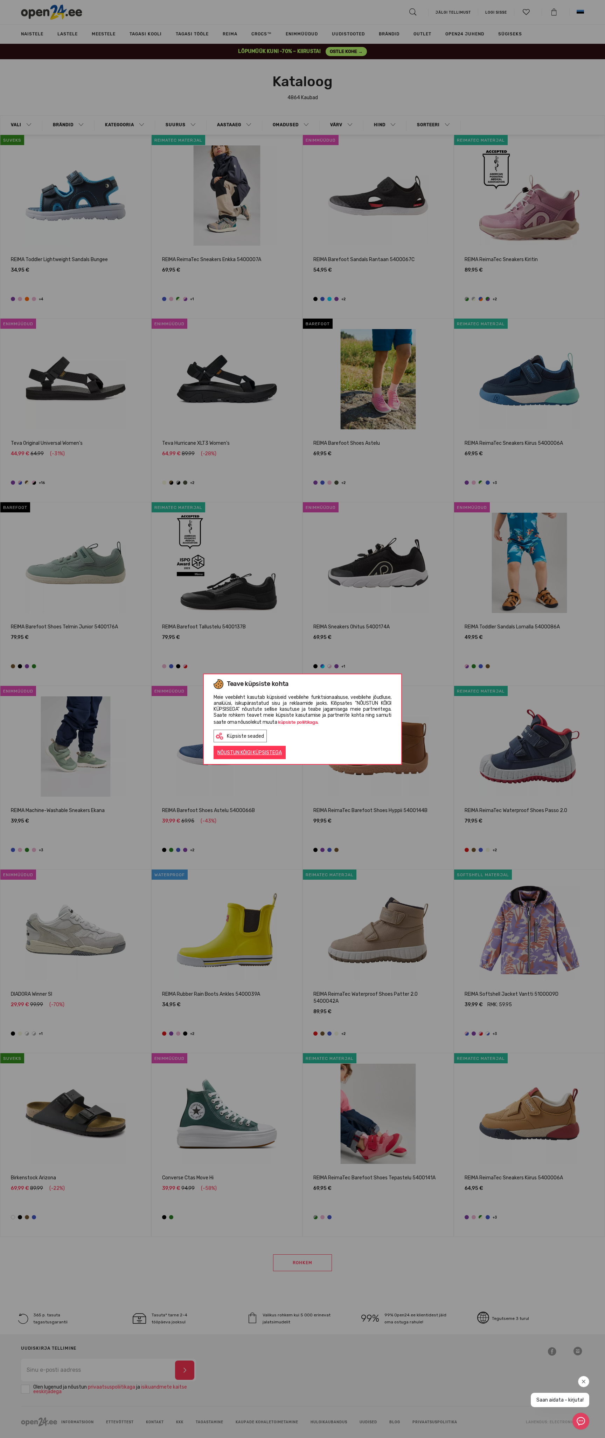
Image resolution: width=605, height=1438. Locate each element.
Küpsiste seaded (245, 736)
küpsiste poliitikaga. (298, 722)
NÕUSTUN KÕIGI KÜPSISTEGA (249, 753)
